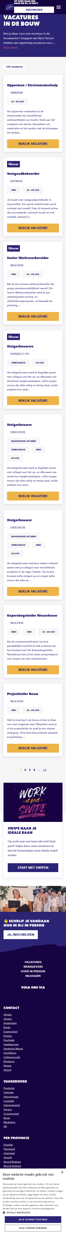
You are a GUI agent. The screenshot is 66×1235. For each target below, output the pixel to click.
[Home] (9, 7)
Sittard (7, 1070)
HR (5, 1126)
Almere (8, 1018)
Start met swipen (33, 867)
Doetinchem (11, 1031)
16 (44, 770)
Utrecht (8, 1157)
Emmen (8, 1035)
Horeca (8, 1109)
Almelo (8, 1014)
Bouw (7, 1118)
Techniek (9, 1092)
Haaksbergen (11, 1044)
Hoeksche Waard (13, 1048)
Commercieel (11, 1113)
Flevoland (9, 1149)
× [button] (62, 1172)
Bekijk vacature (33, 144)
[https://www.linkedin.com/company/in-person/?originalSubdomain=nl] (33, 995)
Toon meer (11, 47)
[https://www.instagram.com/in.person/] (42, 995)
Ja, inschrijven (20, 934)
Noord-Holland (12, 1166)
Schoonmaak (11, 1096)
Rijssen (7, 1065)
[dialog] (33, 1202)
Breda (7, 1027)
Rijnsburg (9, 1061)
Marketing (9, 1122)
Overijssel (9, 1153)
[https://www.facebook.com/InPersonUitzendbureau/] (24, 995)
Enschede (9, 1040)
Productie (9, 1088)
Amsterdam (10, 1023)
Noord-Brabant (12, 1161)
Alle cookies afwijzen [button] (33, 1228)
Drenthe (8, 1144)
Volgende (55, 770)
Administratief (12, 1105)
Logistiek (9, 1101)
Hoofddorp (10, 1053)
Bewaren (56, 80)
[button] (33, 1212)
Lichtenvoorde (12, 1057)
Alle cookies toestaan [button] (33, 1219)
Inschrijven (34, 9)
